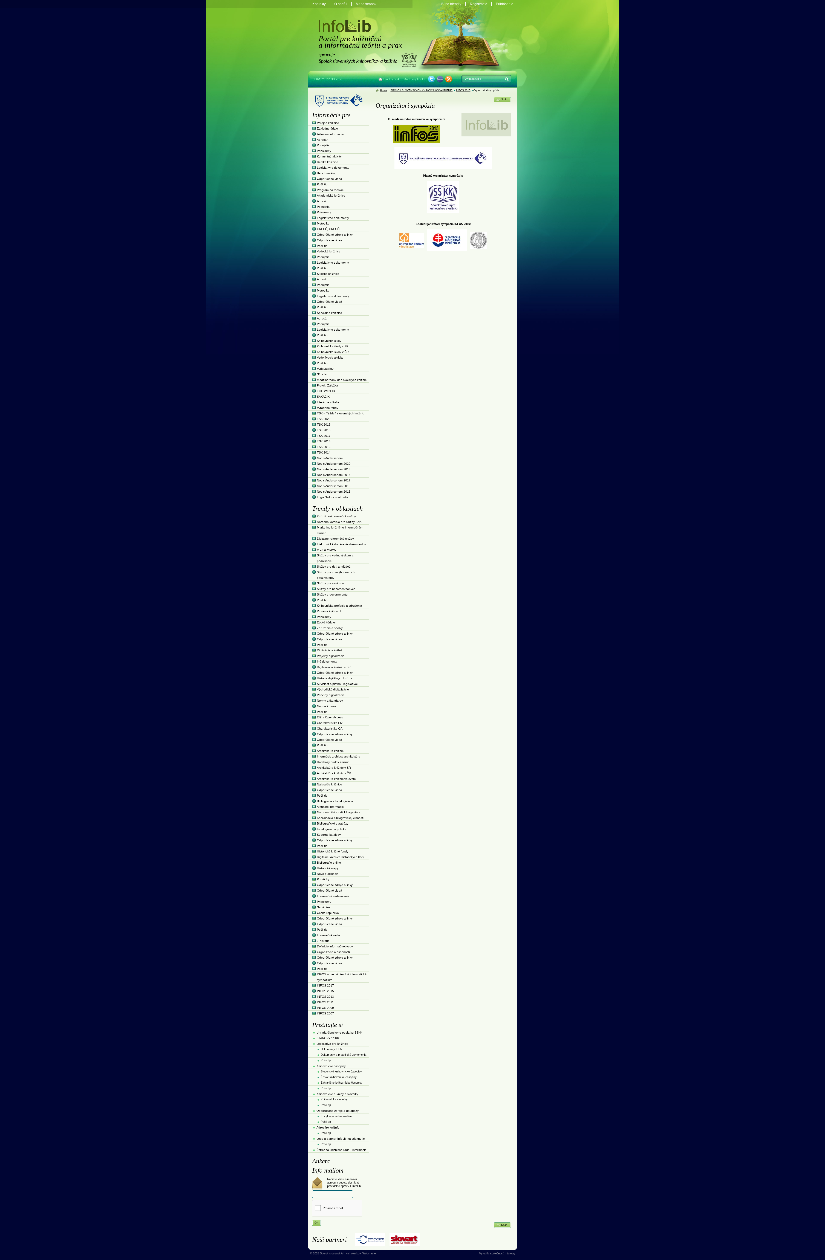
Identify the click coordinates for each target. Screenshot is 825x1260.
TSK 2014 (323, 452)
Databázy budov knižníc (333, 762)
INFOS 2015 (463, 90)
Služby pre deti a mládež (333, 566)
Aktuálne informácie (330, 134)
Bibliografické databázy (332, 823)
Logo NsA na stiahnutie (332, 497)
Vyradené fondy (327, 407)
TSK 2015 (323, 447)
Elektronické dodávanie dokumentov (341, 544)
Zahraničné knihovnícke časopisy (341, 1082)
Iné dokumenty (327, 661)
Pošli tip (322, 184)
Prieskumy (324, 151)
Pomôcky (323, 879)
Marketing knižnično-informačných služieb (340, 530)
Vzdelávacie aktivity (330, 357)
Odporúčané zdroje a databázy (337, 1110)
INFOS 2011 (325, 1002)
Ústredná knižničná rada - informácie (341, 1150)
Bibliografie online (329, 862)
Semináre (323, 907)
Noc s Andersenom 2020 (333, 463)
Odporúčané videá (329, 178)
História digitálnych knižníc (335, 678)
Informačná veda (328, 935)
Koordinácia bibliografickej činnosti (340, 818)
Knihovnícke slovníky (334, 1099)
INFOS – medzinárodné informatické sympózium (342, 977)
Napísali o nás (326, 706)
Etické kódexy (326, 622)
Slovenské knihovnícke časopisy (341, 1071)
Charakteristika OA (329, 728)
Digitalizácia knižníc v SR (334, 667)
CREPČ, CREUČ (328, 229)
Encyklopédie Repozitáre (336, 1116)
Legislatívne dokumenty (333, 167)
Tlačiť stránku (392, 79)
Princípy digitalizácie (330, 695)
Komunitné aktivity (329, 156)
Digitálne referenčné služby (335, 538)
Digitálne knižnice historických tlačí (340, 857)
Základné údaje (327, 128)
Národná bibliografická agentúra (339, 812)
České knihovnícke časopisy (339, 1077)
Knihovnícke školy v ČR (333, 352)
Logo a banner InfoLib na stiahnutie (340, 1138)
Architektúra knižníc (330, 751)
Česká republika (328, 913)
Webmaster (369, 1253)
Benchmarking (326, 173)
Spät (504, 99)
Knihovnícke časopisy (331, 1066)
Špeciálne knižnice (329, 313)
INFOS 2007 (325, 1013)
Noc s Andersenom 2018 (333, 475)
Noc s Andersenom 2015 (333, 491)
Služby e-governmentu (332, 594)
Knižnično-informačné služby (336, 516)
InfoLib (345, 26)
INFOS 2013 (325, 996)
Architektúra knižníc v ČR (334, 773)
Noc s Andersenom (330, 458)
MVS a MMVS (326, 549)
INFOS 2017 (325, 985)
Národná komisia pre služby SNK (339, 522)
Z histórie (323, 940)
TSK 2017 (323, 435)
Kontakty (319, 4)
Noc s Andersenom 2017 (333, 480)
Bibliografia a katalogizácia (335, 801)
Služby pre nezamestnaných (336, 589)
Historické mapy (328, 868)
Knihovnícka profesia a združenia (339, 605)
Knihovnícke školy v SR (332, 346)
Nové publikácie (327, 873)
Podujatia (323, 145)
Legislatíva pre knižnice (332, 1043)
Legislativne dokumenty (333, 218)
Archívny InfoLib (415, 79)
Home (383, 90)
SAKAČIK (323, 396)
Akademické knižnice (331, 195)
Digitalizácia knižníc (330, 650)
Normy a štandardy (330, 700)
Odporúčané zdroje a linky (335, 234)
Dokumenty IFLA (331, 1049)
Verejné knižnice (328, 123)
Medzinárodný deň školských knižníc (342, 380)
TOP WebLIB (326, 391)
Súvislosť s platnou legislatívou (338, 684)
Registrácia (478, 4)
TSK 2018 (323, 430)
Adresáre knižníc (327, 1127)
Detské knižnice (327, 162)
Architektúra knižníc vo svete (336, 778)
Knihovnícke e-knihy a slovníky (337, 1094)
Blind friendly (451, 4)
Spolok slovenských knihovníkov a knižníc (409, 60)
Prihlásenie (504, 4)
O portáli (340, 4)
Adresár (322, 139)
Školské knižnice (328, 273)
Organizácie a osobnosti (333, 952)
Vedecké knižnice (328, 251)
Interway (510, 1253)
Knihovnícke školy (329, 340)
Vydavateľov (325, 368)
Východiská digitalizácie (333, 689)
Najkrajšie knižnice (329, 784)
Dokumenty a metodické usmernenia (343, 1054)
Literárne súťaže (328, 402)
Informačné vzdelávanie (333, 896)
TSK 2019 (323, 424)
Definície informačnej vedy (335, 946)
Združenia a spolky (330, 628)
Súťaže (322, 374)
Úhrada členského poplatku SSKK (339, 1032)
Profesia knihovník (329, 611)
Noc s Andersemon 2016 (333, 486)
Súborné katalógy (329, 834)
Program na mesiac (330, 190)
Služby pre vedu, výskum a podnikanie (335, 558)
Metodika (323, 223)
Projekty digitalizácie (330, 656)
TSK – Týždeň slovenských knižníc (340, 413)
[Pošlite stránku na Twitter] (431, 79)
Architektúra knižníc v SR (334, 767)
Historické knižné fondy (332, 851)
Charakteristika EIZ (330, 723)
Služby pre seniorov (330, 583)
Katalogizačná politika (331, 829)
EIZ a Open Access (330, 717)
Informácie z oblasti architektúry (338, 756)
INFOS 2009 (325, 1008)
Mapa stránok (366, 4)
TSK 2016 (323, 441)
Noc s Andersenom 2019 (333, 469)
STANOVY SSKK (327, 1038)
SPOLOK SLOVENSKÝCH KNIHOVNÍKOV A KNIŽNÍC (422, 90)
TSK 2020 (323, 419)
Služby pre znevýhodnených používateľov (336, 574)
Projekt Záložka (327, 385)
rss (448, 79)
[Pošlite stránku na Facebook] (440, 79)
